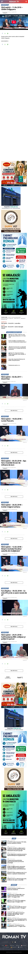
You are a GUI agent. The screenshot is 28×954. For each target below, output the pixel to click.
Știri (3, 945)
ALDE (10, 317)
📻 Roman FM (13, 947)
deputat (11, 318)
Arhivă (7, 947)
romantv (23, 318)
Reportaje (12, 945)
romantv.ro (4, 319)
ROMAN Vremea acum (14, 677)
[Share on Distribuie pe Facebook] (2, 33)
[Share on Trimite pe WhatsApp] (5, 33)
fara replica (17, 318)
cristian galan (5, 318)
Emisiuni (17, 945)
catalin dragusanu (16, 317)
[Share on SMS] (8, 33)
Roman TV (5, 12)
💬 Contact (20, 947)
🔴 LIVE (6, 945)
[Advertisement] (14, 104)
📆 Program (23, 945)
